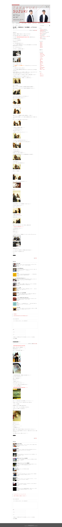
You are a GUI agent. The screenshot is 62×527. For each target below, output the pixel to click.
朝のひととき (41, 63)
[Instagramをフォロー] (46, 7)
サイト (13, 334)
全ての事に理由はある (20, 268)
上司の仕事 (18, 307)
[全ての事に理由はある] (14, 270)
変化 (40, 35)
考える (18, 273)
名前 (13, 329)
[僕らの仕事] (14, 265)
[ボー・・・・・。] (14, 474)
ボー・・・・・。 (19, 472)
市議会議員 (41, 61)
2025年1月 (41, 45)
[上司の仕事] (14, 309)
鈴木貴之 (36, 438)
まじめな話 (41, 58)
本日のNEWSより (42, 65)
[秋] (14, 455)
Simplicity (33, 525)
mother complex (19, 443)
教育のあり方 (41, 33)
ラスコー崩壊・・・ (20, 287)
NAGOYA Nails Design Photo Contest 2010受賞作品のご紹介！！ (21, 315)
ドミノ (18, 482)
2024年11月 (41, 47)
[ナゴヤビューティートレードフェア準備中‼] (14, 465)
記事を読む (18, 280)
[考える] (14, 275)
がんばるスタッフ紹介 (42, 55)
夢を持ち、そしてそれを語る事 (21, 292)
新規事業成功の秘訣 (42, 30)
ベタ (17, 487)
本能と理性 (41, 31)
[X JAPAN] (14, 284)
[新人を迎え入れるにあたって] (14, 280)
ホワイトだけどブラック (42, 32)
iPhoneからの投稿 (35, 343)
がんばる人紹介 (41, 56)
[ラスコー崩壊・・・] (14, 289)
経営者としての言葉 (42, 69)
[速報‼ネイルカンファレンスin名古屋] (14, 460)
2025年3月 (41, 43)
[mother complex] (14, 445)
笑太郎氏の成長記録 (42, 67)
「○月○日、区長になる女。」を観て (44, 36)
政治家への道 (41, 62)
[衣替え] (14, 450)
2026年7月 (41, 42)
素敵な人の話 (41, 68)
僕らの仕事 (18, 263)
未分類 (40, 64)
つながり (41, 34)
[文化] (14, 304)
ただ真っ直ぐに (41, 29)
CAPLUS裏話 (35, 30)
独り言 (40, 66)
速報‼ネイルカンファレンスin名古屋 (22, 458)
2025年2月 (41, 44)
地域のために (41, 59)
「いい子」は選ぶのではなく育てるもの (22, 297)
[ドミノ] (14, 484)
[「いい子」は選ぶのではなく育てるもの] (14, 299)
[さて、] (14, 469)
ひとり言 (41, 57)
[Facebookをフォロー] (48, 7)
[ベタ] (14, 489)
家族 (40, 60)
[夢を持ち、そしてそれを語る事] (14, 294)
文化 (17, 302)
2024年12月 (41, 46)
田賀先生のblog (18, 214)
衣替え (18, 448)
